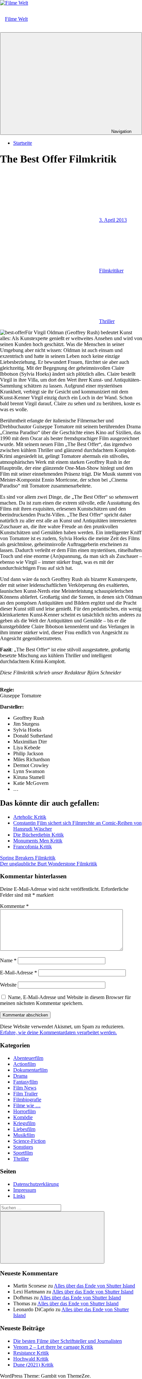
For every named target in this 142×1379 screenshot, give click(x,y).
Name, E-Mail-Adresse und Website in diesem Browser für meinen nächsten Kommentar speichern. (65, 1000)
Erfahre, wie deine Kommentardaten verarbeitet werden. (58, 1032)
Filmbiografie (27, 1099)
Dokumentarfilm (30, 1070)
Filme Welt (16, 19)
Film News (24, 1088)
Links (19, 1196)
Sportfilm (23, 1153)
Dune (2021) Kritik (33, 1364)
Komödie (23, 1117)
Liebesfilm (24, 1129)
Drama (20, 1076)
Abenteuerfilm (28, 1058)
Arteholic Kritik (29, 817)
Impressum (24, 1190)
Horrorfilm (24, 1111)
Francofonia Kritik (32, 846)
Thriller (107, 321)
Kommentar (14, 906)
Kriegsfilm (24, 1123)
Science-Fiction (29, 1141)
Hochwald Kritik (31, 1359)
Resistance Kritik (31, 1353)
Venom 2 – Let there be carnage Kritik (53, 1347)
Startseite (22, 143)
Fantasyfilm (25, 1082)
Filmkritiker (111, 270)
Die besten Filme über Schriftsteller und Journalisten (67, 1341)
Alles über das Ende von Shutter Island (94, 1286)
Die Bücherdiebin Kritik (38, 835)
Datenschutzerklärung (36, 1184)
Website (8, 985)
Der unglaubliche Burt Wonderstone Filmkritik (48, 863)
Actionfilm (24, 1064)
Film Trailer (25, 1093)
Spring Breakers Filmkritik (27, 858)
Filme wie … (27, 1105)
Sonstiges (23, 1147)
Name (8, 960)
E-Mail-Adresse (18, 972)
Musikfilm (24, 1135)
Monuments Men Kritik (37, 840)
